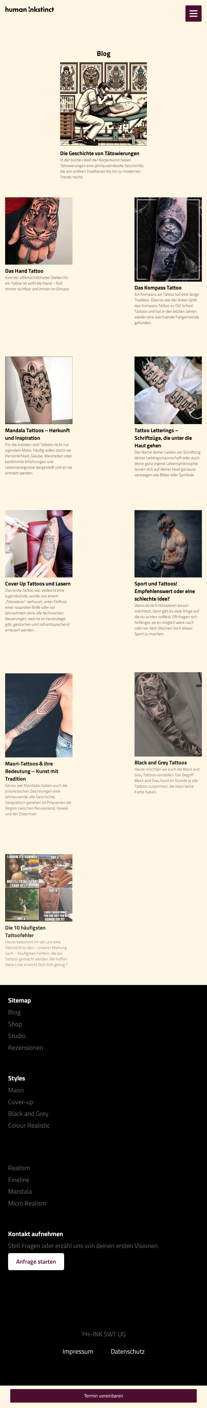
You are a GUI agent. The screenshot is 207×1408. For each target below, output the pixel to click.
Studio (17, 1035)
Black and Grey (28, 1113)
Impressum (78, 1351)
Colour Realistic (29, 1125)
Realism (19, 1168)
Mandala (20, 1191)
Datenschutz (128, 1351)
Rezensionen (25, 1047)
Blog (14, 1012)
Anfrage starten (36, 1261)
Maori (16, 1090)
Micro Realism (27, 1203)
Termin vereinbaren (103, 1395)
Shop (15, 1024)
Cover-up (20, 1102)
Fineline (18, 1179)
